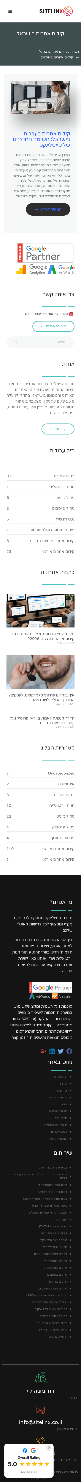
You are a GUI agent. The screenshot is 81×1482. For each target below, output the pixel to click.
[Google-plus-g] (43, 1051)
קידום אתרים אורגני (58, 551)
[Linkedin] (52, 1051)
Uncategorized (61, 773)
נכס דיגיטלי (65, 519)
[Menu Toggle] (10, 11)
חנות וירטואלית (62, 487)
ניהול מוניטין (64, 497)
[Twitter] (61, 1051)
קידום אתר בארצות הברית (52, 540)
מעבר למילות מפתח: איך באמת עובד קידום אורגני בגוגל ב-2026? (43, 636)
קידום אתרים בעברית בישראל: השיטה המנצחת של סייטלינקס (41, 139)
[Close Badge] (49, 1447)
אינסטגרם (66, 784)
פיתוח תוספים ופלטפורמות (52, 530)
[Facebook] (69, 1051)
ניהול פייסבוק (63, 508)
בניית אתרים (64, 476)
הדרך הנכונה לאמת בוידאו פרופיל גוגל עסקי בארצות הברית (42, 720)
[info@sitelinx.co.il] (40, 1410)
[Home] (49, 11)
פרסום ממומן (63, 838)
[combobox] (40, 342)
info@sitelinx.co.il (40, 1422)
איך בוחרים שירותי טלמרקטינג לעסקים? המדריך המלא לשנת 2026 (42, 697)
